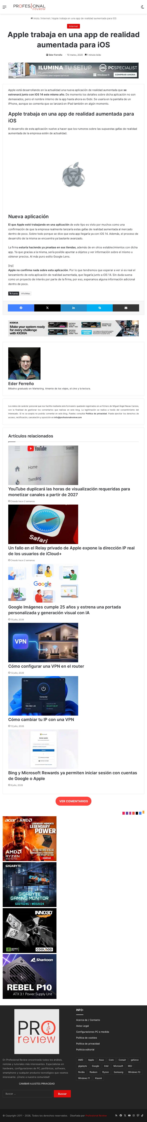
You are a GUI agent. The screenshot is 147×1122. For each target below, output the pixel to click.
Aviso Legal (82, 1025)
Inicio (36, 18)
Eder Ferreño (55, 54)
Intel (106, 1066)
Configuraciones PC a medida (92, 1031)
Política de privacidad (88, 1043)
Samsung (118, 1072)
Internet (45, 18)
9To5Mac (25, 293)
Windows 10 (134, 1072)
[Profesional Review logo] (29, 7)
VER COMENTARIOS (73, 801)
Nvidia (81, 1072)
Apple (91, 1059)
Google (95, 1066)
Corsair (122, 1059)
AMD (80, 1059)
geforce (135, 1059)
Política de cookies (86, 1037)
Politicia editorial (85, 1049)
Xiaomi (98, 1078)
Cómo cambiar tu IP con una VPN (41, 719)
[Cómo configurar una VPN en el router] (43, 661)
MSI (130, 1066)
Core (111, 1059)
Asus (101, 1059)
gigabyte (82, 1066)
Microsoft (118, 1066)
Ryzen (105, 1072)
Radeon (93, 1072)
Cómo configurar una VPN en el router (46, 666)
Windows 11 (84, 1078)
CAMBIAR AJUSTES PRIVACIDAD (37, 1083)
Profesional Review (96, 1115)
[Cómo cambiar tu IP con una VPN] (43, 714)
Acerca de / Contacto (88, 1019)
